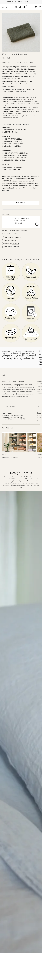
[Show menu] (2, 7)
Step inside (5, 457)
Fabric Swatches (13, 246)
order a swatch (21, 92)
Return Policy (13, 234)
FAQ (3, 375)
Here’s (38, 457)
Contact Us (15, 243)
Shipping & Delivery (9, 406)
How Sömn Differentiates (17, 89)
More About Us (7, 428)
